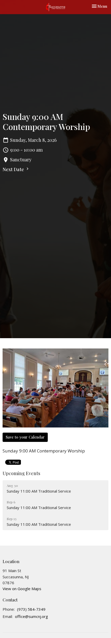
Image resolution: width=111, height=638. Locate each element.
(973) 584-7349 (31, 609)
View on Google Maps (22, 588)
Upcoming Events (21, 473)
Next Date (14, 169)
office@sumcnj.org (31, 616)
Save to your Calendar (25, 437)
